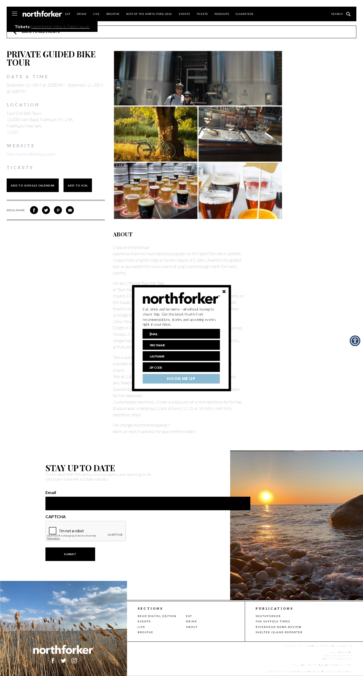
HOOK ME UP (181, 378)
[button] (181, 317)
